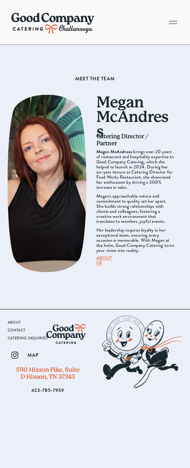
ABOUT (14, 322)
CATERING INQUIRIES (28, 338)
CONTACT (16, 330)
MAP (33, 355)
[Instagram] (15, 355)
